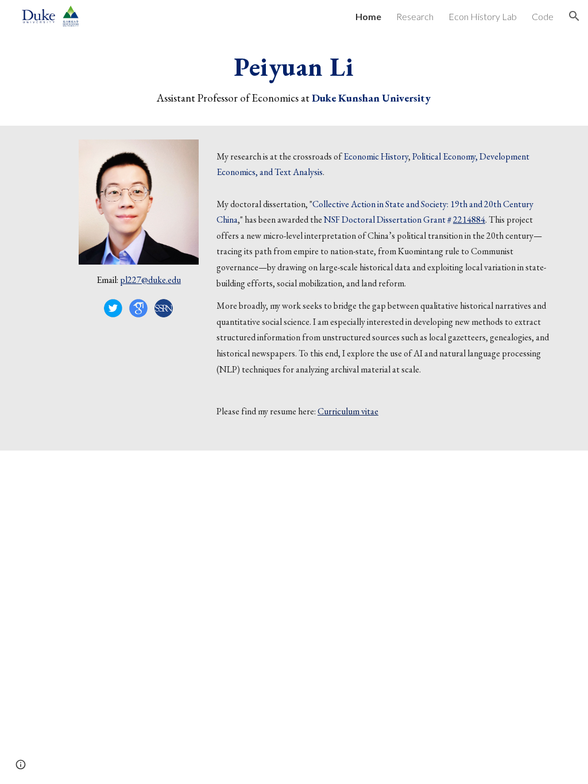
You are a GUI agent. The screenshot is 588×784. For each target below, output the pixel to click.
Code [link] (543, 16)
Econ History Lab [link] (482, 16)
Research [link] (415, 16)
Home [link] (368, 16)
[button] (574, 16)
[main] (294, 79)
